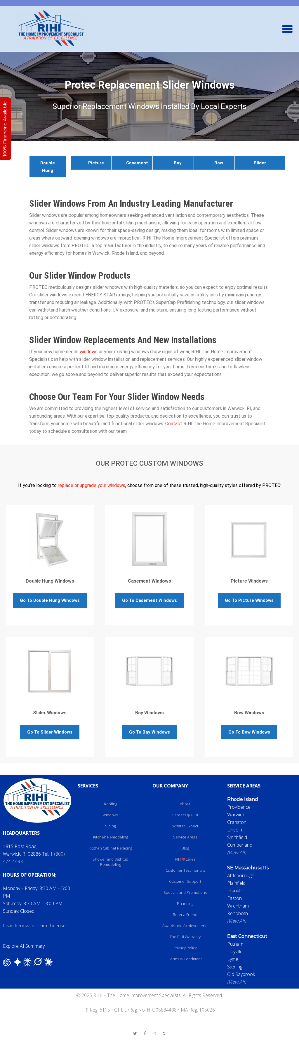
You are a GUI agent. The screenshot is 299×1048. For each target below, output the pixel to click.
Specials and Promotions (185, 892)
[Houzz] (164, 1033)
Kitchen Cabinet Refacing (110, 848)
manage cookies (149, 1044)
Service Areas (185, 837)
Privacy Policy (185, 947)
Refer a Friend (185, 914)
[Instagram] (154, 1033)
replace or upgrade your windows (91, 485)
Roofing (110, 803)
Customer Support (185, 881)
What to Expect (185, 826)
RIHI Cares (185, 859)
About (185, 803)
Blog (185, 848)
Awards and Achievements (185, 925)
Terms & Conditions (185, 958)
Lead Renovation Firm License (34, 925)
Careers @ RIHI (185, 814)
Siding (110, 826)
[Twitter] (135, 1033)
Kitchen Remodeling (110, 837)
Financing (185, 903)
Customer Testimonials (185, 870)
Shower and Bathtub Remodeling (110, 862)
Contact (173, 423)
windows (89, 351)
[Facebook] (145, 1033)
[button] (287, 29)
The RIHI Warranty (185, 936)
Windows (110, 814)
